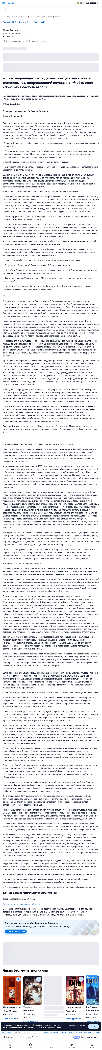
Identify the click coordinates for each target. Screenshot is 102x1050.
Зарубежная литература (15, 41)
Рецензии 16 (8, 22)
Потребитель (10, 30)
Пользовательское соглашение (55, 1032)
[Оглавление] (6, 9)
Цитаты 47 (23, 22)
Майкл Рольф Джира (11, 33)
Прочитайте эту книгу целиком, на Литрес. (21, 904)
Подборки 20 (39, 22)
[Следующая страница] (37, 1037)
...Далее (58, 1028)
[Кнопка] (18, 979)
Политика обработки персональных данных (84, 1032)
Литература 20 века (37, 41)
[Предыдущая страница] (17, 1037)
